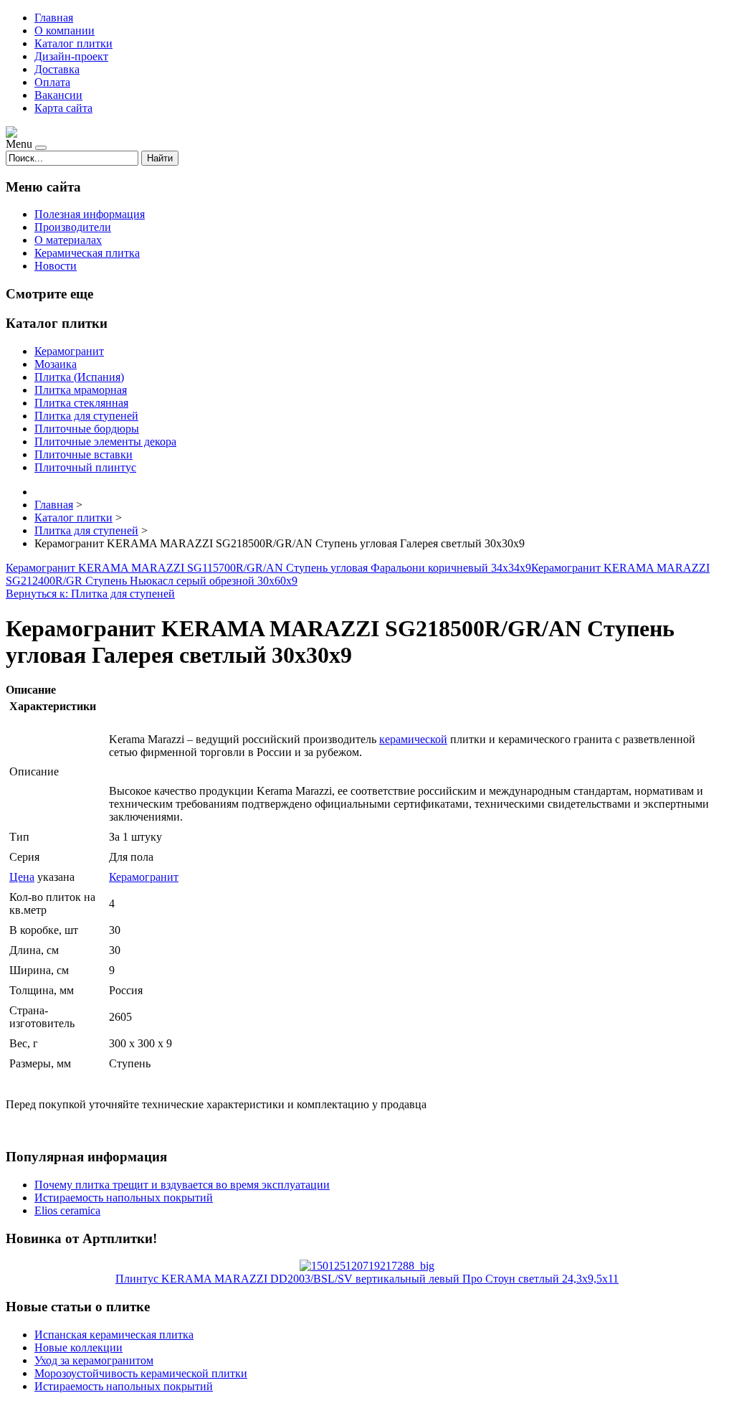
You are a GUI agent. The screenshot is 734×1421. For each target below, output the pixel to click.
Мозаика (55, 364)
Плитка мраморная (80, 390)
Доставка (57, 69)
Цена (21, 877)
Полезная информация (89, 214)
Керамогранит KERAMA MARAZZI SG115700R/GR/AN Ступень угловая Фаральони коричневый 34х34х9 (268, 568)
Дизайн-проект (71, 56)
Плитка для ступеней (86, 416)
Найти (160, 158)
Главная (53, 17)
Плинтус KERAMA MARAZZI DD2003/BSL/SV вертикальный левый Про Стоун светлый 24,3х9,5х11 (367, 1279)
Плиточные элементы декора (105, 441)
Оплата (52, 82)
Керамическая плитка (87, 253)
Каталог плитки (73, 43)
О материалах (68, 240)
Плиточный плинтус (85, 467)
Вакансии (58, 95)
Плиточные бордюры (86, 428)
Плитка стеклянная (81, 403)
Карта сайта (63, 108)
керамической (413, 739)
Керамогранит (69, 351)
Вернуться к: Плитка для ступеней (90, 593)
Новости (55, 266)
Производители (72, 227)
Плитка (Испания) (79, 377)
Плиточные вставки (83, 454)
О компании (64, 30)
